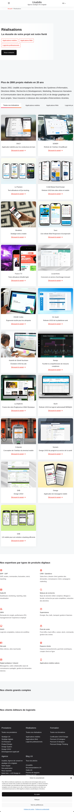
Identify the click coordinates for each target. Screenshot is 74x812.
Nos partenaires (7, 768)
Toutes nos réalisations (11, 105)
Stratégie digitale (7, 739)
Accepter (37, 794)
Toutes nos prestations (9, 732)
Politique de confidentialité (42, 809)
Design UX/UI (6, 749)
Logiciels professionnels (11, 45)
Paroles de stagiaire (33, 772)
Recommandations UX (33, 767)
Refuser (37, 799)
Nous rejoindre (7, 771)
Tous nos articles (31, 761)
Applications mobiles (10, 40)
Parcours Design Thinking (59, 744)
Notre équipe (6, 766)
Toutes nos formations (57, 732)
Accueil (10, 8)
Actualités (29, 765)
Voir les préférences (37, 805)
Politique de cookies (29, 809)
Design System (7, 747)
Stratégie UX (6, 737)
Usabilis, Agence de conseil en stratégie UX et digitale (12, 762)
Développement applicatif (10, 752)
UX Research (6, 742)
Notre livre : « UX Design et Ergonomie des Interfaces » (11, 774)
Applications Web (26, 40)
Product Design (7, 744)
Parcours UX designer (57, 739)
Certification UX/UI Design (59, 737)
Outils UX (29, 770)
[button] (71, 778)
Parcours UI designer (57, 742)
